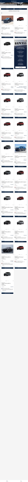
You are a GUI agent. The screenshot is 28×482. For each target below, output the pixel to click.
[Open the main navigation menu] (1, 1)
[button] (7, 37)
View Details (3, 67)
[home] (14, 1)
